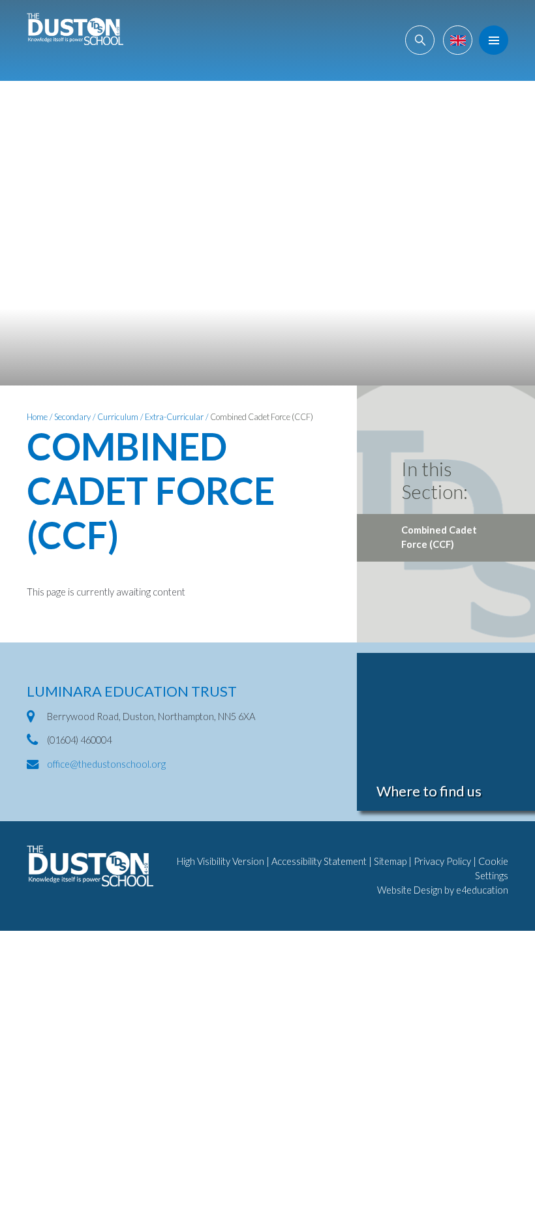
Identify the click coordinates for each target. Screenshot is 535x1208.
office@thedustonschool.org (106, 764)
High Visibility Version (220, 861)
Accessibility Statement (319, 861)
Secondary (72, 417)
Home (37, 417)
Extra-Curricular (174, 417)
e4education (482, 890)
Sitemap (390, 861)
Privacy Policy (442, 861)
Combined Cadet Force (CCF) (261, 417)
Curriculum (117, 417)
